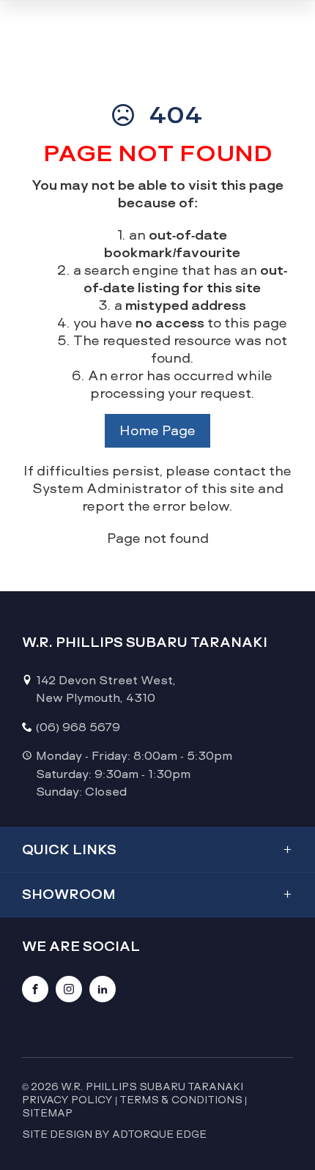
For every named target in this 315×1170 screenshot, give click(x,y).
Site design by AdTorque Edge (114, 1134)
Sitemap (47, 1113)
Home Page (157, 430)
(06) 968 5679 (78, 727)
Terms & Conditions (180, 1100)
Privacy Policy (67, 1100)
